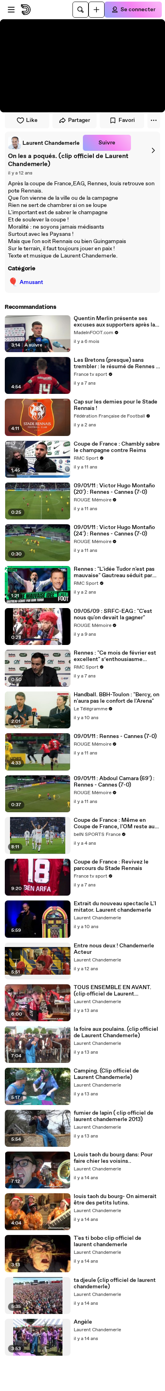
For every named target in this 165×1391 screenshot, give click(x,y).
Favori (127, 120)
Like (32, 120)
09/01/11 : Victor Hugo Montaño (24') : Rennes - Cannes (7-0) (114, 530)
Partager (79, 120)
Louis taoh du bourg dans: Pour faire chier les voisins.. (113, 1158)
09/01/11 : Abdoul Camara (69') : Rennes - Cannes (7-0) (114, 781)
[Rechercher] (80, 10)
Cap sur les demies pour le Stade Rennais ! (115, 405)
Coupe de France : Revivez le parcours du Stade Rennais (111, 865)
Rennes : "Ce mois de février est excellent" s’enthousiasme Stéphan (115, 656)
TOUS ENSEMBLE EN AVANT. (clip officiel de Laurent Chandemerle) (112, 990)
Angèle (83, 1322)
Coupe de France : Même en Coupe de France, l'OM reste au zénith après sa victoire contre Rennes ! (114, 823)
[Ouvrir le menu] (11, 10)
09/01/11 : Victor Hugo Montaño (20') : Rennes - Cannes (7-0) (114, 489)
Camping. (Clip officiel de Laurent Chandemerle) (106, 1074)
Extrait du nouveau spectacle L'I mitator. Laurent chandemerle (115, 906)
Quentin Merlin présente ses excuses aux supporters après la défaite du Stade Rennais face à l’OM (114, 321)
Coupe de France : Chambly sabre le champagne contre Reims (117, 447)
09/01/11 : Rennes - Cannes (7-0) (115, 736)
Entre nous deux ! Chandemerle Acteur (114, 949)
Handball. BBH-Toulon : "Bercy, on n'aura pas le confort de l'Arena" (116, 697)
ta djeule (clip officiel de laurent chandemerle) (115, 1283)
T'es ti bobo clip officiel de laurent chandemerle (107, 1241)
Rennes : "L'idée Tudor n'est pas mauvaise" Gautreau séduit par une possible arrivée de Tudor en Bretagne (115, 572)
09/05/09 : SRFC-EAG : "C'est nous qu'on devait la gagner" (113, 614)
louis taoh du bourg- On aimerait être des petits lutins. (115, 1199)
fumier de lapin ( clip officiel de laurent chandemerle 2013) (113, 1116)
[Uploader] (97, 10)
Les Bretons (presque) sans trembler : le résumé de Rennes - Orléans (116, 363)
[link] (44, 142)
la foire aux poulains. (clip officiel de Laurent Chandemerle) (116, 1032)
